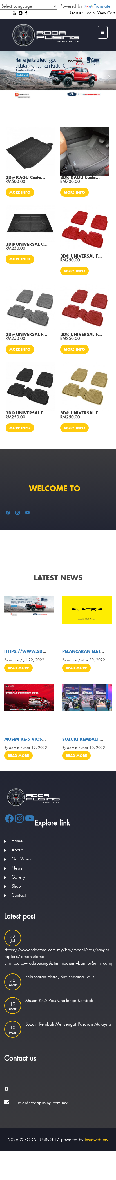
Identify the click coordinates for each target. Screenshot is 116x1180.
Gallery (18, 877)
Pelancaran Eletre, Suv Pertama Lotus (59, 977)
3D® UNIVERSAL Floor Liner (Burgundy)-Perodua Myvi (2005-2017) (81, 334)
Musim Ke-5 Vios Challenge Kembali (45, 739)
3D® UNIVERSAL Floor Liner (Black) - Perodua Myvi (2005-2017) (27, 413)
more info (19, 192)
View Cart (106, 12)
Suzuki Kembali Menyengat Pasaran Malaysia (68, 1024)
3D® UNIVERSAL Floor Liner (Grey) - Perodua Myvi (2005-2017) (27, 334)
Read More (18, 668)
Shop (16, 886)
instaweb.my (96, 1140)
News (17, 868)
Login (90, 12)
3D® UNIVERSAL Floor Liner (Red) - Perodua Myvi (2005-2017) (81, 256)
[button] (7, 77)
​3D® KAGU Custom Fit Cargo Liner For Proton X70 (27, 177)
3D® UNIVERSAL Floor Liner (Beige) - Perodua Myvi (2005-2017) (81, 413)
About (17, 850)
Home (17, 841)
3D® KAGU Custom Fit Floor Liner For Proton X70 (81, 177)
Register (76, 12)
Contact (19, 895)
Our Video (21, 859)
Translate (102, 6)
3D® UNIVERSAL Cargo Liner (27, 244)
